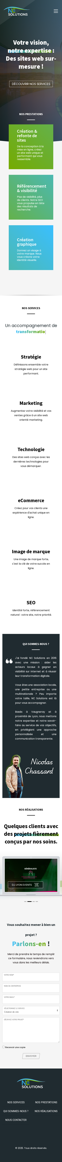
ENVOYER (31, 1056)
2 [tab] (29, 901)
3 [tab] (33, 901)
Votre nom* (9, 975)
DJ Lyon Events (22, 885)
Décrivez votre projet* (14, 1019)
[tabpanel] (31, 875)
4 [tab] (37, 901)
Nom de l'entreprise (12, 986)
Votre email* (9, 997)
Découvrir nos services (31, 84)
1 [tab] (25, 901)
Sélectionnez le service (14, 1008)
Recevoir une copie (15, 1047)
